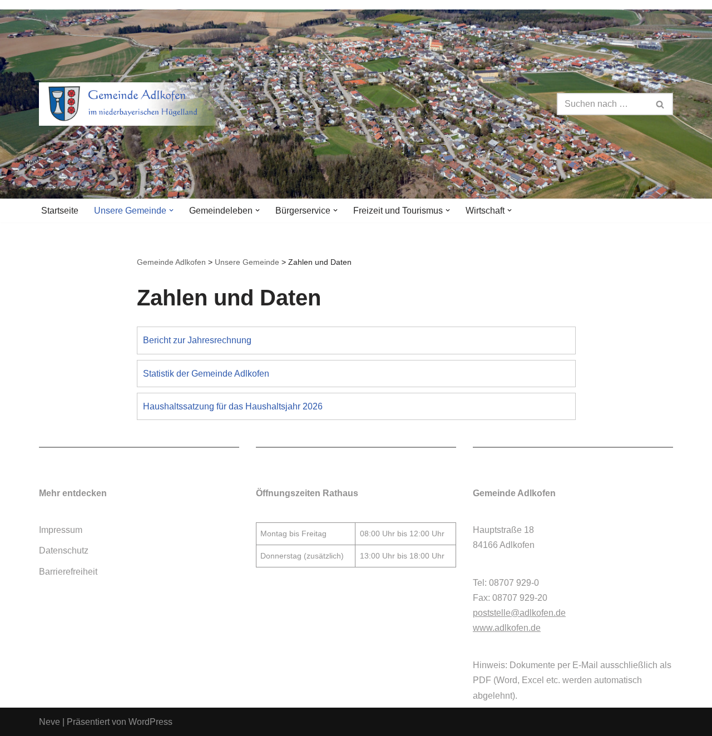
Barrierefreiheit (68, 571)
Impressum (60, 530)
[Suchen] (660, 104)
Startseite (59, 210)
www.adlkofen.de (507, 628)
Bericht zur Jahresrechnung (197, 340)
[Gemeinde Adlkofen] (136, 104)
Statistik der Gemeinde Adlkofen (206, 373)
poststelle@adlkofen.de (519, 613)
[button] (171, 210)
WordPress (150, 722)
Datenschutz (63, 550)
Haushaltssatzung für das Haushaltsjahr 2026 (233, 406)
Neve (49, 722)
